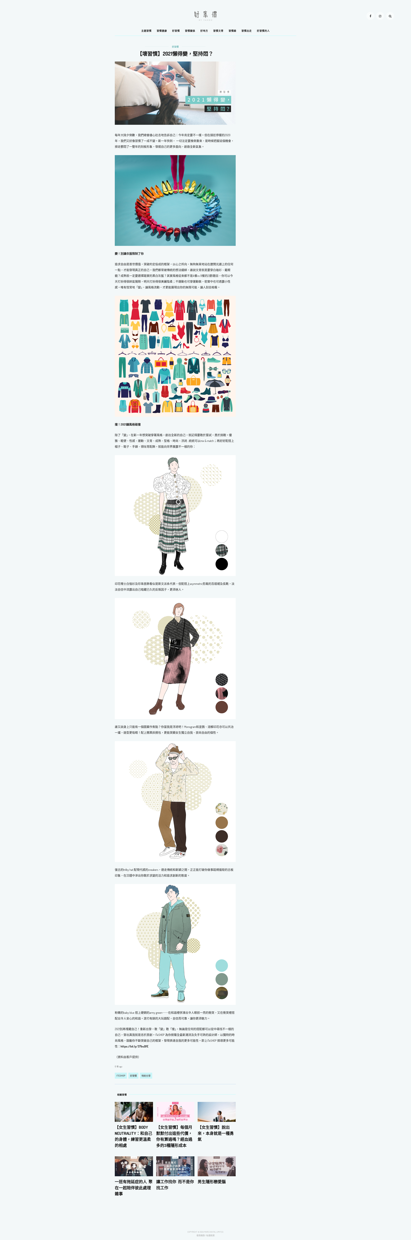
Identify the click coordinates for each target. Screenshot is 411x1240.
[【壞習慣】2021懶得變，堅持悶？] (175, 92)
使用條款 (201, 1235)
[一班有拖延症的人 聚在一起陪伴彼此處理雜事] (134, 1166)
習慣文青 (218, 30)
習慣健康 (162, 30)
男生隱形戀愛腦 (212, 1181)
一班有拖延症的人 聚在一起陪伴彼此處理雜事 (134, 1187)
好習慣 (176, 30)
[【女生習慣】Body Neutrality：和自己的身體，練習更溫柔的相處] (134, 1111)
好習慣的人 (263, 30)
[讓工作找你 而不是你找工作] (175, 1166)
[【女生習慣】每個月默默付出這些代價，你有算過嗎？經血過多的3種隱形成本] (175, 1111)
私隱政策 (210, 1235)
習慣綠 (232, 30)
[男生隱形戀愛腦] (217, 1166)
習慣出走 (246, 30)
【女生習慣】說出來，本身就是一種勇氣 (216, 1133)
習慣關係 (190, 30)
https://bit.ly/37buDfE (134, 1046)
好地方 (204, 30)
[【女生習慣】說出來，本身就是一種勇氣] (217, 1111)
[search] (390, 16)
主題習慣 (146, 30)
